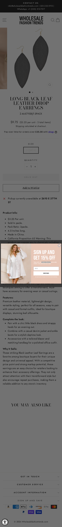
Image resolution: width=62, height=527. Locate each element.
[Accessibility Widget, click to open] (5, 522)
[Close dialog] (59, 245)
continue (46, 273)
